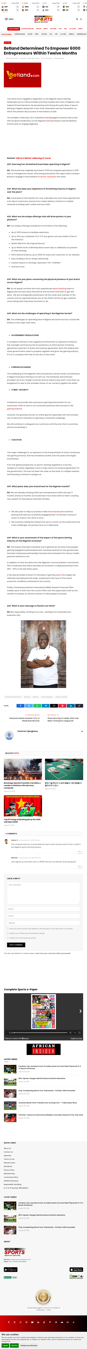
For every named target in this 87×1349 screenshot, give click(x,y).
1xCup (38, 29)
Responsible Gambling (12, 1184)
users (58, 575)
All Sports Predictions (13, 697)
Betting (7, 43)
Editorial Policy (9, 1173)
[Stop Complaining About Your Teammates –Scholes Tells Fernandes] (10, 1093)
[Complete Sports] (43, 19)
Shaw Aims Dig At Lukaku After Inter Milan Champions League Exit (63, 719)
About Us (7, 1148)
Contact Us (8, 1152)
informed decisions (57, 511)
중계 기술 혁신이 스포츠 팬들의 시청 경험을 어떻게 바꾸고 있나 (63, 784)
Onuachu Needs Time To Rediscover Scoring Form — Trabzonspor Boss (47, 1103)
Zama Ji (14, 840)
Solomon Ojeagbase (27, 731)
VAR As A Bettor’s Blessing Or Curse (33, 158)
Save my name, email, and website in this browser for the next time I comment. (41, 929)
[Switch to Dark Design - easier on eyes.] (81, 19)
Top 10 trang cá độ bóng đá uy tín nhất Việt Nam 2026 (22, 820)
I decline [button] (14, 1345)
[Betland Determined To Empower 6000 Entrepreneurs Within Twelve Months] (22, 87)
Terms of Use (9, 1159)
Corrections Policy (11, 1177)
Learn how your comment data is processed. (53, 953)
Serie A (81, 29)
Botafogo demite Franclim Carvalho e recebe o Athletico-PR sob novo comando (22, 785)
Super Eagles (27, 29)
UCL (60, 29)
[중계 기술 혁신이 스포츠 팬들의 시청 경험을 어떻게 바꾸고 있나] (64, 769)
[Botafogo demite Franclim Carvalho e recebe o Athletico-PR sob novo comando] (23, 769)
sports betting (59, 288)
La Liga (72, 29)
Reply (80, 851)
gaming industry (14, 408)
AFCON (53, 29)
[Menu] (9, 19)
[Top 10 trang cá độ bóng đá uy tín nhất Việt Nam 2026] (23, 806)
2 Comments (47, 58)
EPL (65, 29)
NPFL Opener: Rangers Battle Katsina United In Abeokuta (41, 1078)
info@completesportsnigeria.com (20, 1259)
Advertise (7, 1155)
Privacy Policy (9, 1170)
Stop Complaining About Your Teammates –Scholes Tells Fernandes (46, 1090)
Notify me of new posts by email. (23, 938)
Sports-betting (47, 176)
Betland (27, 697)
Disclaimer (8, 1166)
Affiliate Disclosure (11, 1181)
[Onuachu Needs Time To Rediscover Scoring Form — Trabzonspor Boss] (10, 1105)
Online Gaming (61, 697)
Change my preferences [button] (29, 1345)
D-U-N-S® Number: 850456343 (16, 1188)
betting (49, 121)
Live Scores (14, 29)
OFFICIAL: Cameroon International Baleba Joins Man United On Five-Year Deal (50, 1115)
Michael (14, 858)
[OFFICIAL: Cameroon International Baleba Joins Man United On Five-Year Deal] (10, 1118)
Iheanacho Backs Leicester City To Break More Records (24, 719)
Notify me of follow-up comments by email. (27, 933)
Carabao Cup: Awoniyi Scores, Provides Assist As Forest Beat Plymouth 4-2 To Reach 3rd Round (49, 1067)
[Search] (77, 19)
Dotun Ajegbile (47, 697)
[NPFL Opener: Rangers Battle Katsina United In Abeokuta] (10, 1081)
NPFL (46, 29)
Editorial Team (9, 1163)
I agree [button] (5, 1345)
